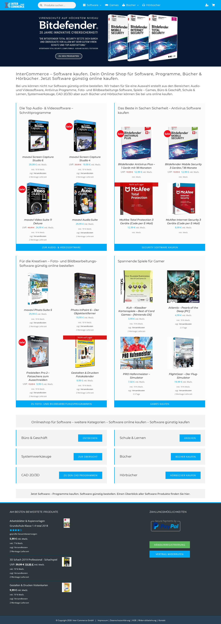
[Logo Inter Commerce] (14, 3)
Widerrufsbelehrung (147, 620)
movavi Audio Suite (85, 219)
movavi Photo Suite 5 (38, 310)
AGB (134, 620)
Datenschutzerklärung (120, 620)
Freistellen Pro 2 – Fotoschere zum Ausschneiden (38, 376)
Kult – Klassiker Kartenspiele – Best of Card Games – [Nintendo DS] (136, 311)
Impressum (103, 620)
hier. (187, 493)
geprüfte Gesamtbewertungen (23, 534)
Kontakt (162, 620)
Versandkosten (40, 173)
